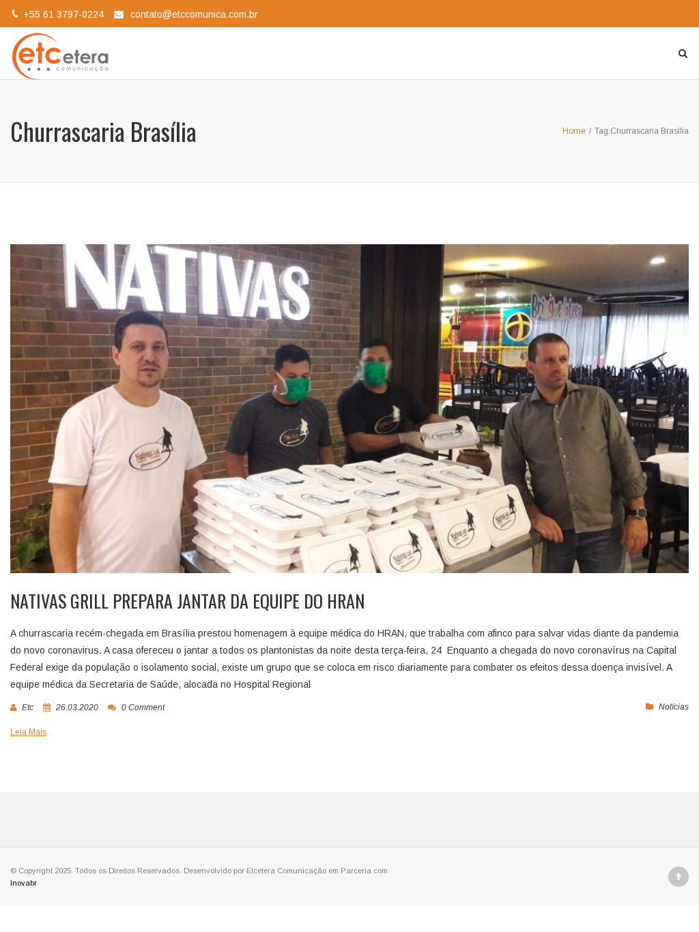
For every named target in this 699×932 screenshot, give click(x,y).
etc (27, 707)
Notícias (674, 707)
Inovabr (23, 883)
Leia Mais (28, 732)
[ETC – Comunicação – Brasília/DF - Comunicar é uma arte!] (63, 53)
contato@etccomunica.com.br (194, 14)
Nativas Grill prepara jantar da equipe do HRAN (187, 600)
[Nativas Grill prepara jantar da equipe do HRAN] (349, 408)
